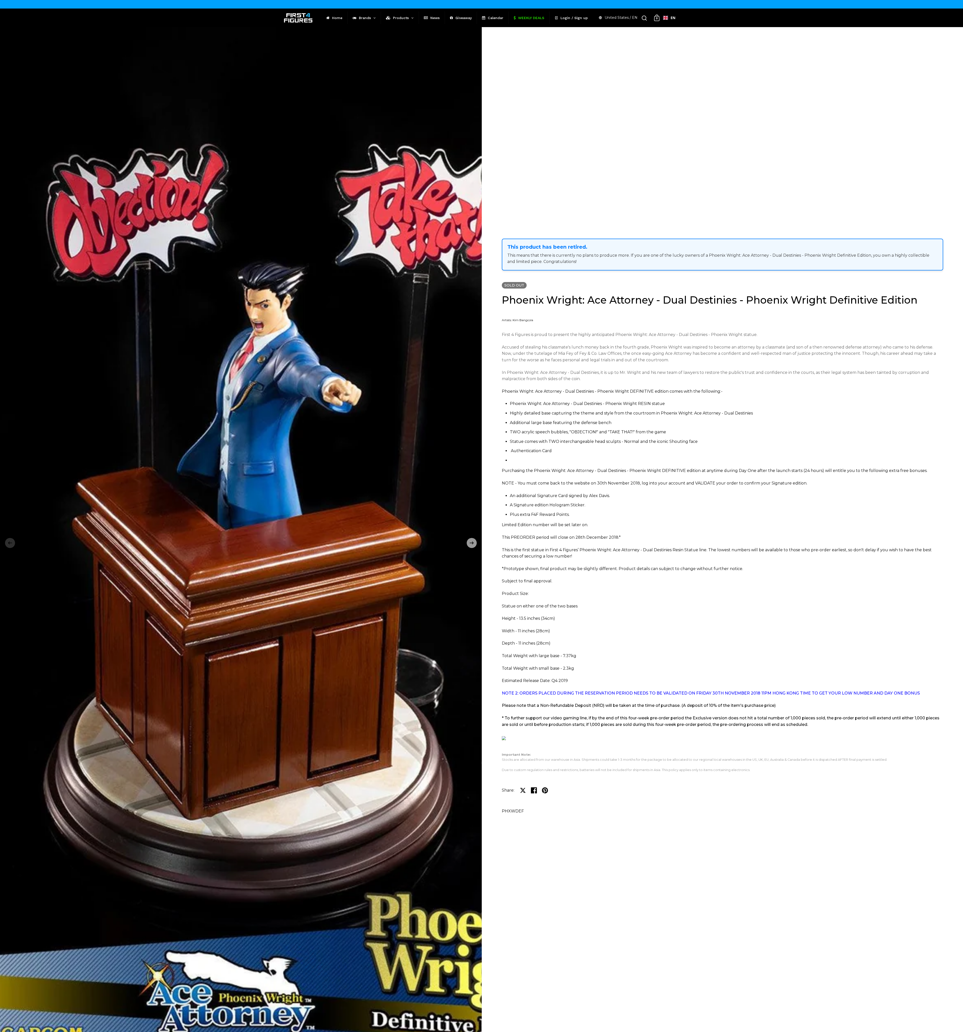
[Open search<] (644, 18)
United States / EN (621, 17)
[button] (10, 543)
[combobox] (669, 18)
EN (673, 17)
